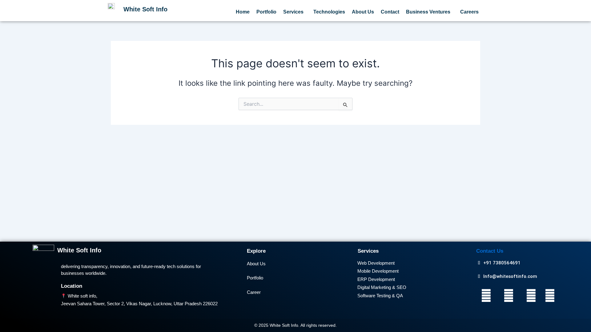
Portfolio (266, 11)
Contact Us (489, 251)
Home (243, 11)
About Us (363, 11)
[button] (295, 12)
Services (293, 11)
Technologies (329, 11)
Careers (469, 11)
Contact (390, 11)
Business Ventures (428, 11)
